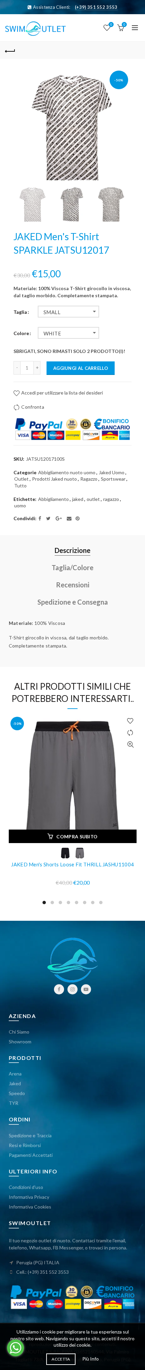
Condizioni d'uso (26, 1187)
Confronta (32, 407)
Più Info (90, 1359)
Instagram (72, 989)
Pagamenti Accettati (31, 1155)
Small (52, 312)
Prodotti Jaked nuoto (54, 479)
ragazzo (111, 499)
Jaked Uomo (111, 472)
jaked (77, 499)
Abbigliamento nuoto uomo (66, 472)
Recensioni (72, 585)
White (52, 333)
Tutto (20, 485)
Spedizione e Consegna (72, 602)
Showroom (20, 1041)
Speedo (17, 1093)
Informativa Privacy (29, 1197)
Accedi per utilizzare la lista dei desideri (61, 393)
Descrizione (72, 550)
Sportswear (113, 479)
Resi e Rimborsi (25, 1145)
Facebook (59, 989)
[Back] (10, 50)
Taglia (20, 312)
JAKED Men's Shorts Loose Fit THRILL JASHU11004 (72, 864)
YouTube (86, 989)
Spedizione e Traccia (30, 1135)
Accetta (61, 1359)
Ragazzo (88, 479)
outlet (93, 499)
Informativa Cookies (30, 1207)
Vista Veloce (131, 745)
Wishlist (111, 24)
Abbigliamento (53, 499)
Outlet (21, 479)
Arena (15, 1073)
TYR (13, 1103)
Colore (21, 333)
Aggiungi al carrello (80, 368)
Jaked (15, 1083)
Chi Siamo (19, 1032)
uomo (20, 505)
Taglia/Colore (72, 567)
